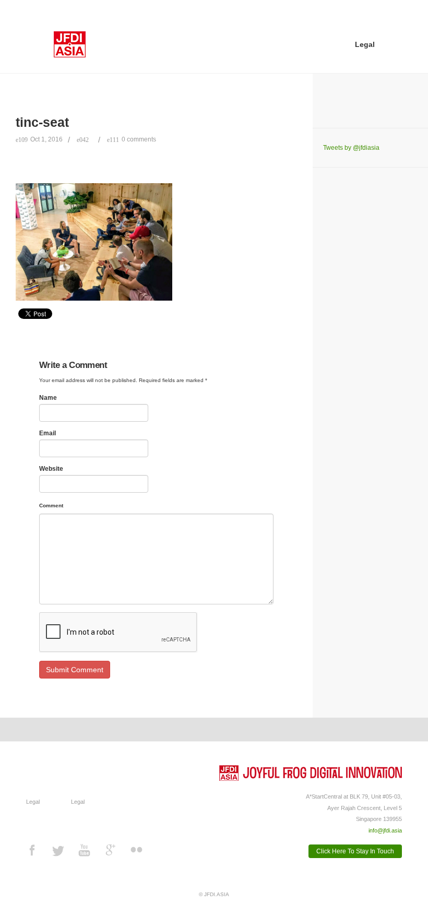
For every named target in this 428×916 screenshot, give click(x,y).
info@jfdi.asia (385, 830)
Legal (365, 45)
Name (48, 397)
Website (51, 468)
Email (47, 433)
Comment (51, 505)
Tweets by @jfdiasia (351, 147)
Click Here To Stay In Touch (355, 851)
